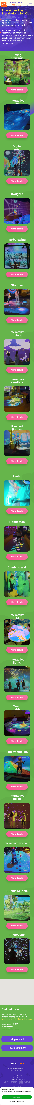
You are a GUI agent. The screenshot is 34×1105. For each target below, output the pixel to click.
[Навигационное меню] (30, 3)
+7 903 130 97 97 (19, 1070)
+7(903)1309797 (16, 2)
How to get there (17, 1047)
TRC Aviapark (17, 5)
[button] (17, 90)
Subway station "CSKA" (17, 6)
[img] (4, 4)
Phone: (12, 1070)
